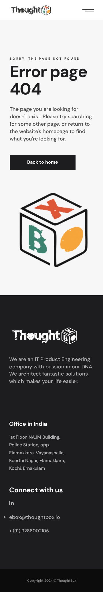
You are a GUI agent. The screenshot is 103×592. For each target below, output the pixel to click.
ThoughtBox (66, 580)
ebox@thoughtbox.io (34, 517)
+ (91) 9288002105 (29, 531)
